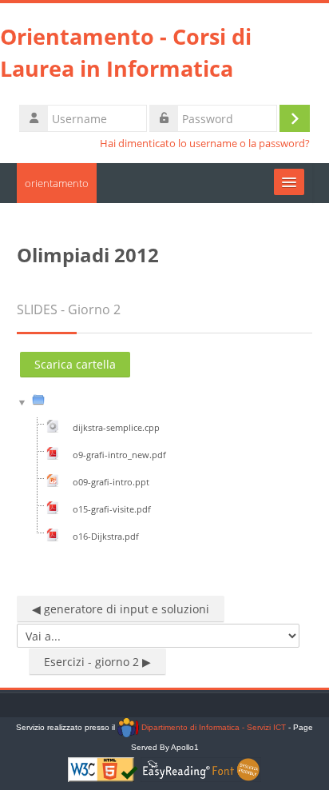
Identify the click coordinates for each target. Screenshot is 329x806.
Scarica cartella (75, 364)
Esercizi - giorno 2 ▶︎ (97, 661)
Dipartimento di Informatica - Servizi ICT (212, 727)
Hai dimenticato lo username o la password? (205, 143)
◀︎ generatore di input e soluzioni (120, 608)
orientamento (57, 183)
